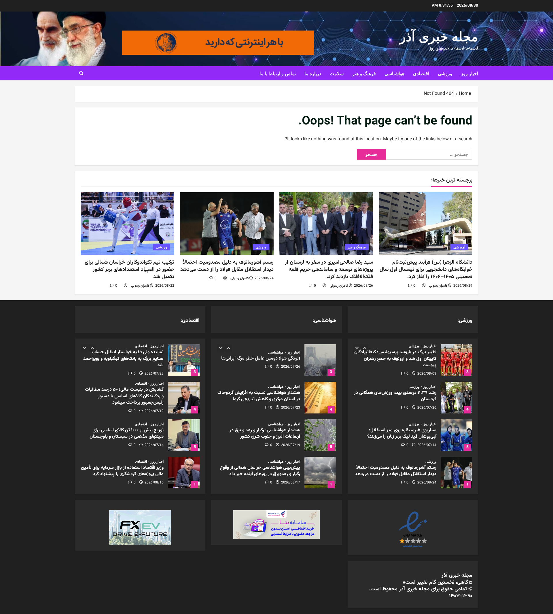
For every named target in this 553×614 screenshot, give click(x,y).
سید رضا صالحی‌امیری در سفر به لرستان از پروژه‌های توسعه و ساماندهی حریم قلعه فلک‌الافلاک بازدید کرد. (329, 269)
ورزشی (445, 73)
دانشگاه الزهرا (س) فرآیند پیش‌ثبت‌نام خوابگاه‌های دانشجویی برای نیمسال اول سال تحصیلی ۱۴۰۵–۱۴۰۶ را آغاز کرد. (426, 269)
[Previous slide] (357, 348)
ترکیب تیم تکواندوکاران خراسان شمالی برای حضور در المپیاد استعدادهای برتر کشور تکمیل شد (129, 269)
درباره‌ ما (312, 73)
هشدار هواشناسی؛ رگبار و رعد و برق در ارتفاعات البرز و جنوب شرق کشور (320, 435)
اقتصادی (421, 73)
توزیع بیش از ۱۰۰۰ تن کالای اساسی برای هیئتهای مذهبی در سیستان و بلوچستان (184, 435)
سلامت (337, 73)
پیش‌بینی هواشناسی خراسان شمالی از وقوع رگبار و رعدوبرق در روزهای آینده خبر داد (320, 472)
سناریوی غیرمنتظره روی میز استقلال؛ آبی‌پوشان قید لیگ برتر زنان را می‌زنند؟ (456, 435)
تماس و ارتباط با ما (278, 73)
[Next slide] (364, 348)
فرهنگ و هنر (364, 73)
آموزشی (459, 247)
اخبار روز (469, 73)
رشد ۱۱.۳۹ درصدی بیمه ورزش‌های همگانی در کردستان (456, 397)
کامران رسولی (438, 285)
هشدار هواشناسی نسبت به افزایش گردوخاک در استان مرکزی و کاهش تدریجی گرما (320, 397)
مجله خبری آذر (438, 35)
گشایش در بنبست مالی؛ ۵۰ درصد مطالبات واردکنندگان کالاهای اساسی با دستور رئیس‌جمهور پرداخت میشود (184, 397)
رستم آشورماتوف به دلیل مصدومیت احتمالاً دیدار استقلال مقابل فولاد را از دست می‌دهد (227, 266)
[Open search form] (81, 73)
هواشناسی (394, 73)
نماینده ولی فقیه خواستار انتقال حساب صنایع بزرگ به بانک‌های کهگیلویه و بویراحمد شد (184, 360)
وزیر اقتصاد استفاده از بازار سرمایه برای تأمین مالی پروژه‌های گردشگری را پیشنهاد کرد (184, 472)
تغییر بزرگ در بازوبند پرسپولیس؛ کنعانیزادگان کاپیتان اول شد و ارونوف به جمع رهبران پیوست (456, 360)
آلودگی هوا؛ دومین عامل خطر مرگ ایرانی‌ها (320, 360)
